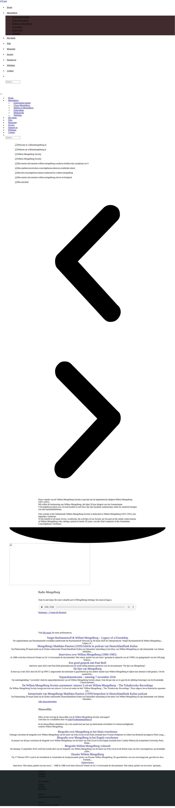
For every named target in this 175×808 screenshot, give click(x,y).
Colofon (41, 786)
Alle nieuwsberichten (47, 701)
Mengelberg (12, 13)
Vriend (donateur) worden (48, 805)
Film (9, 43)
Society (10, 54)
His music (11, 38)
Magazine (11, 49)
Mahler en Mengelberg (22, 24)
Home (9, 7)
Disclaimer (42, 789)
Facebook (42, 774)
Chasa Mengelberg (20, 20)
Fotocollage (17, 27)
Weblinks (16, 33)
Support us (11, 60)
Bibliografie (17, 30)
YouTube (41, 776)
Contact (10, 71)
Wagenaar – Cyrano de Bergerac (52, 612)
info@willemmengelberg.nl (80, 719)
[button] (87, 264)
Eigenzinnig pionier (20, 17)
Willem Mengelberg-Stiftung (49, 797)
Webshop (11, 65)
